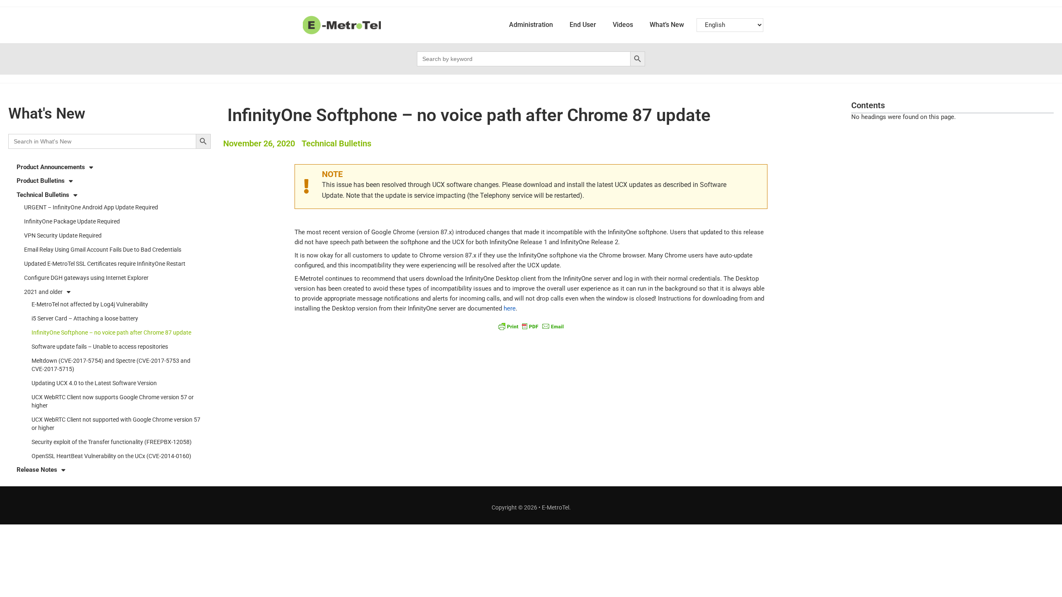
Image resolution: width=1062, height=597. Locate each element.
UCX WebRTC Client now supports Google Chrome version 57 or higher (113, 401)
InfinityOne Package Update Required (72, 221)
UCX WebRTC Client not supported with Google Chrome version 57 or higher (116, 423)
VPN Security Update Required (63, 235)
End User (583, 25)
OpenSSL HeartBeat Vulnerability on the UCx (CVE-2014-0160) (111, 456)
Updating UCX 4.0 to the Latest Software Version (94, 383)
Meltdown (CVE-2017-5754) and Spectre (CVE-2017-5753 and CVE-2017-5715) (111, 364)
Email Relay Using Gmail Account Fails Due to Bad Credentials (102, 249)
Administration (531, 25)
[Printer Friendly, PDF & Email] (531, 326)
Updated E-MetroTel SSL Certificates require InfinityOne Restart (104, 263)
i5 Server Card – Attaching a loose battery (85, 318)
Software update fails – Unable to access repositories (100, 346)
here (510, 308)
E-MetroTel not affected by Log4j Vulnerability (90, 304)
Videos (623, 25)
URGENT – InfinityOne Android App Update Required (91, 207)
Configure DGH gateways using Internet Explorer (86, 277)
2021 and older (43, 292)
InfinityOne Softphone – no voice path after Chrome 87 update (111, 332)
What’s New (667, 25)
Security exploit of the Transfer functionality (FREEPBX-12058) (112, 442)
